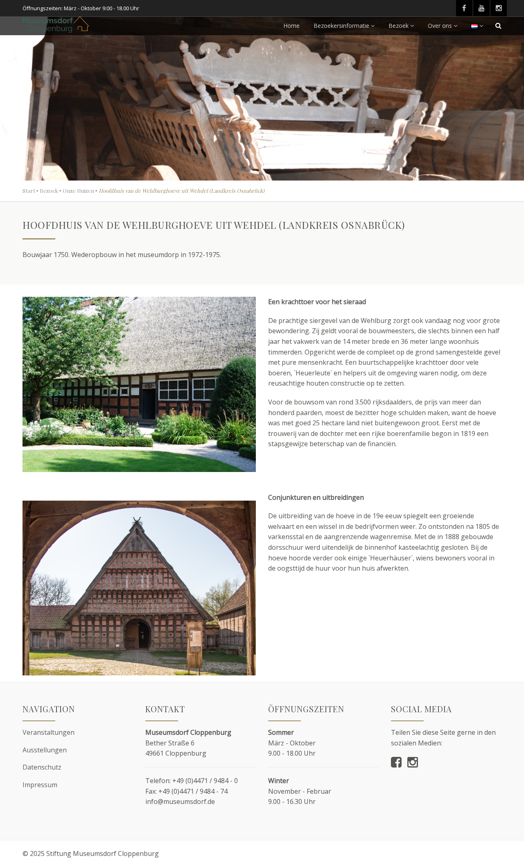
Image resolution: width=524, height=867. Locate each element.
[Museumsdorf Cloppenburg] (56, 24)
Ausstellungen (45, 749)
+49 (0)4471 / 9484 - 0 (205, 780)
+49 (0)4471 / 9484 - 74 (193, 791)
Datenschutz (42, 767)
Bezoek (398, 25)
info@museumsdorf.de (180, 801)
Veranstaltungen (49, 732)
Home (291, 25)
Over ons (440, 25)
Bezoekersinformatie (341, 25)
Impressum (40, 784)
